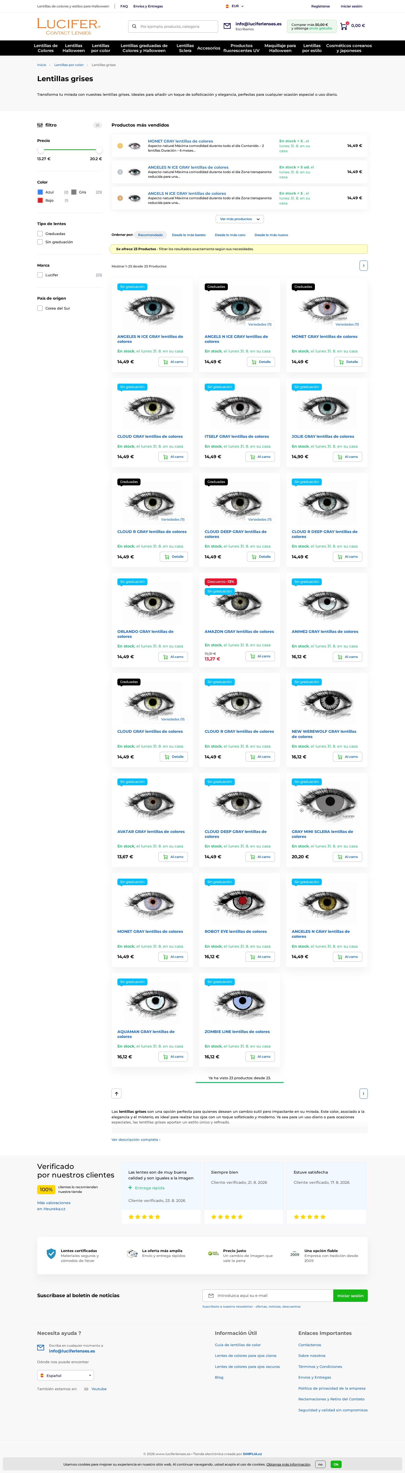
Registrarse (320, 6)
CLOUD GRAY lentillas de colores (150, 436)
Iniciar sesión (351, 6)
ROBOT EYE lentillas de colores (236, 931)
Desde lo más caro (230, 235)
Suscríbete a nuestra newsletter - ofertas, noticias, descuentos (251, 1306)
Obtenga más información (288, 1464)
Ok (336, 1464)
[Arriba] (116, 1093)
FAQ (124, 6)
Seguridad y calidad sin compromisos (333, 1410)
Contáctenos (309, 1345)
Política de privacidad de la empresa (332, 1388)
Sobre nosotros (312, 1355)
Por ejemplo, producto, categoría (170, 26)
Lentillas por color (69, 65)
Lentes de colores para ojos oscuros (247, 1366)
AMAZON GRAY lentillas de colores (239, 631)
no (320, 1464)
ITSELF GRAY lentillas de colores (237, 436)
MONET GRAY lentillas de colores (180, 141)
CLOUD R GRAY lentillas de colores (152, 531)
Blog (219, 1377)
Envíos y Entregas (148, 6)
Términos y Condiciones (320, 1366)
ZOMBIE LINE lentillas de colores (237, 1031)
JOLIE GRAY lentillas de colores (323, 436)
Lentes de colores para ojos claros (246, 1355)
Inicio (41, 65)
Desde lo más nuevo (271, 235)
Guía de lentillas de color (238, 1345)
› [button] (136, 1139)
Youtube (99, 1389)
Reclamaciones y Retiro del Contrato (331, 1399)
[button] (240, 219)
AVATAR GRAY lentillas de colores (151, 831)
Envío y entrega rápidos (163, 1255)
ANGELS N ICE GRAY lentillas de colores (187, 193)
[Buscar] (134, 26)
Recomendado (150, 235)
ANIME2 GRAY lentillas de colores (325, 631)
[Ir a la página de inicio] (69, 26)
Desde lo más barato (189, 235)
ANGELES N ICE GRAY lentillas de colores (188, 167)
